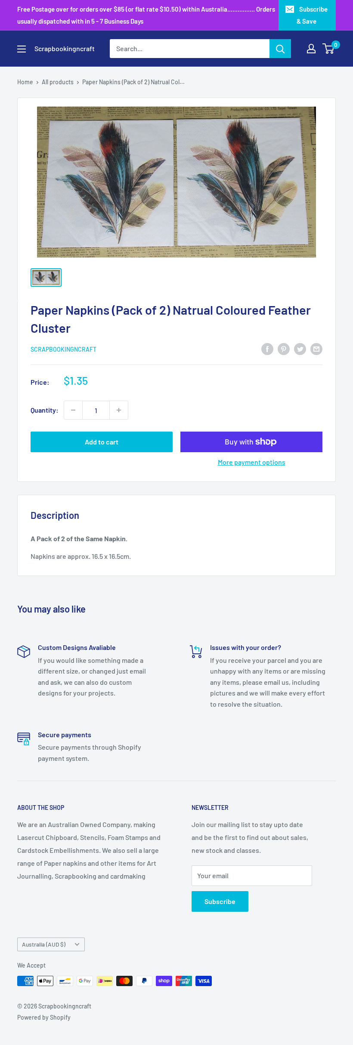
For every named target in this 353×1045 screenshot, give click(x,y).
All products (58, 82)
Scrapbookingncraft (63, 349)
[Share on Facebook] (267, 348)
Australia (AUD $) (43, 944)
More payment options (251, 462)
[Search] (280, 48)
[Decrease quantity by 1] (73, 410)
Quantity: (45, 410)
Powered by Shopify (44, 1017)
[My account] (311, 48)
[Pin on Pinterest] (284, 348)
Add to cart (101, 442)
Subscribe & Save (312, 15)
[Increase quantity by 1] (119, 410)
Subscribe (219, 901)
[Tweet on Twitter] (300, 348)
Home (25, 82)
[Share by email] (316, 348)
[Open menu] (21, 49)
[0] (328, 48)
